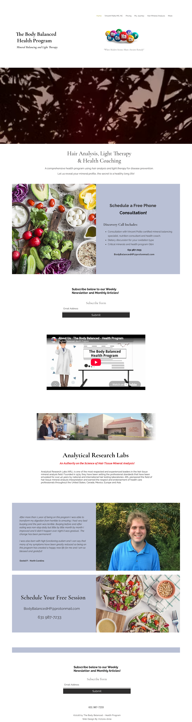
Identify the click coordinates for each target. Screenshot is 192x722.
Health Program (34, 40)
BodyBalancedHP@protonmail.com (134, 254)
